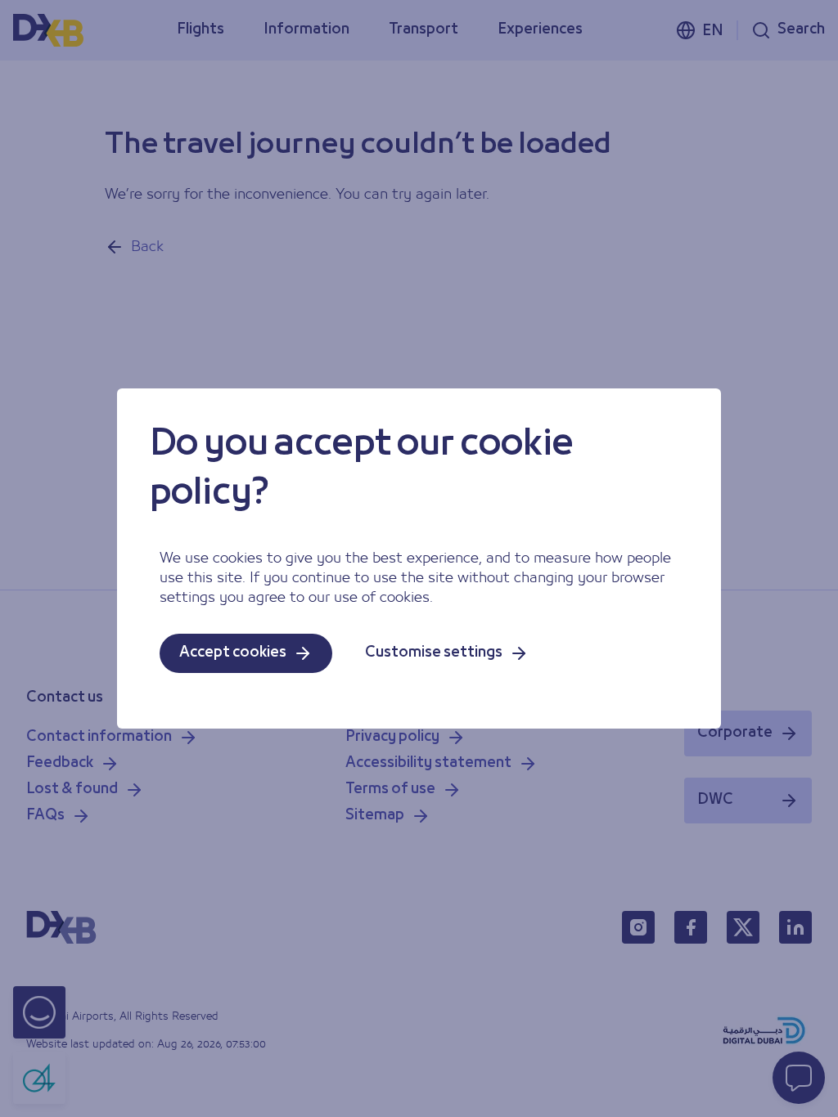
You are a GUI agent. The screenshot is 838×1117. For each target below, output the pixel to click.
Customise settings (433, 653)
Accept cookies (232, 653)
